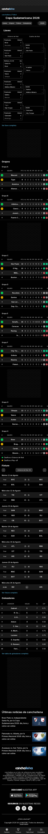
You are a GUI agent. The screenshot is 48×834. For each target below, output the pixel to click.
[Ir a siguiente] (44, 470)
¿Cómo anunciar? (24, 819)
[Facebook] (30, 808)
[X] (18, 808)
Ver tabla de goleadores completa (15, 654)
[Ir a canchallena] (8, 9)
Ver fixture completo (10, 593)
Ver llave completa (9, 125)
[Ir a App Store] (16, 795)
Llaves (5, 23)
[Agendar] (26, 587)
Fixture (18, 23)
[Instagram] (24, 808)
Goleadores (27, 23)
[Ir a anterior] (3, 470)
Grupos (11, 23)
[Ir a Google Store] (31, 795)
